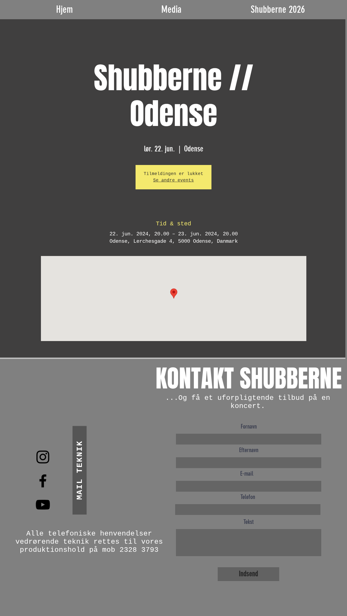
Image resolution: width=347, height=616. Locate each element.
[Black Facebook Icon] (43, 480)
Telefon (247, 497)
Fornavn (249, 426)
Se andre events (173, 180)
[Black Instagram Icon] (43, 457)
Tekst (248, 522)
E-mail (246, 474)
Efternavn (248, 450)
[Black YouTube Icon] (43, 504)
